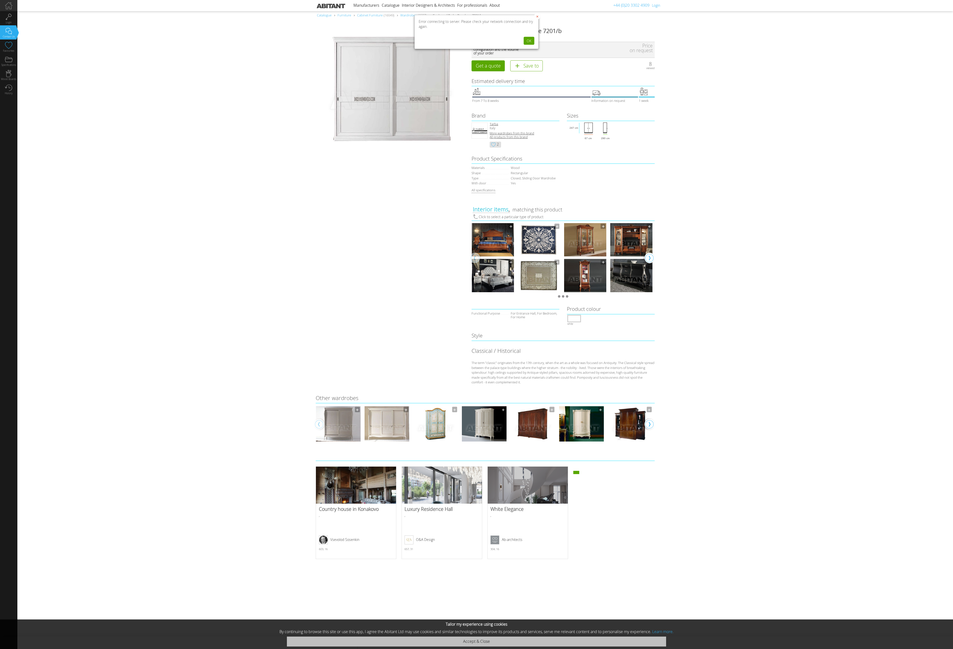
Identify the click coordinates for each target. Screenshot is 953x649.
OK (529, 41)
